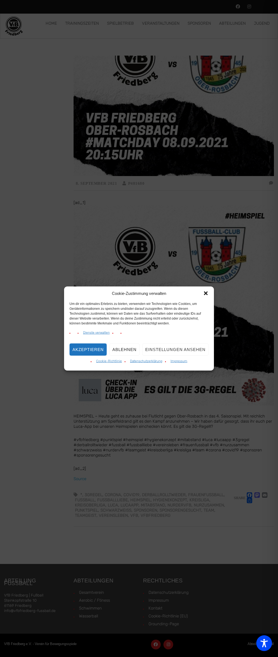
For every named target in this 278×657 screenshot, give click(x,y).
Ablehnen (124, 349)
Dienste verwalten (96, 332)
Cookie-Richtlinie (109, 361)
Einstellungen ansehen (175, 349)
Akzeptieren (88, 349)
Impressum (178, 361)
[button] (205, 293)
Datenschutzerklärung (146, 361)
